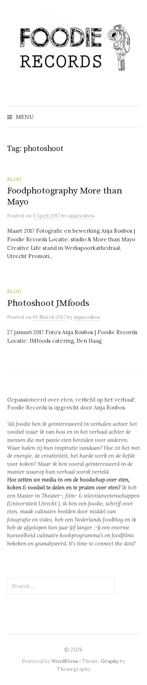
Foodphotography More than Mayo (64, 196)
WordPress (64, 661)
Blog (14, 179)
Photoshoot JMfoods (48, 303)
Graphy (109, 661)
